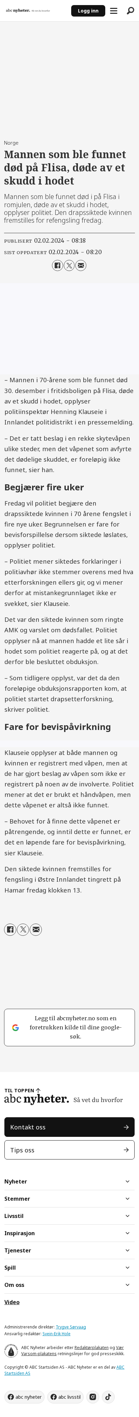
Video (12, 1302)
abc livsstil (69, 1397)
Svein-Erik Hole (57, 1334)
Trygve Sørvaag (71, 1327)
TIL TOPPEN (19, 1090)
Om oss (14, 1285)
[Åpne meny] (114, 10)
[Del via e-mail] (80, 265)
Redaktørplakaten (92, 1347)
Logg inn (88, 10)
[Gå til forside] (35, 10)
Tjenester (17, 1250)
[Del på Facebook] (57, 265)
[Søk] (130, 11)
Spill (10, 1267)
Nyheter (15, 1181)
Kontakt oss (28, 1127)
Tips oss (22, 1150)
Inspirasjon (19, 1233)
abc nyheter (28, 1397)
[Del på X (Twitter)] (69, 265)
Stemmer (17, 1198)
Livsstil (14, 1216)
